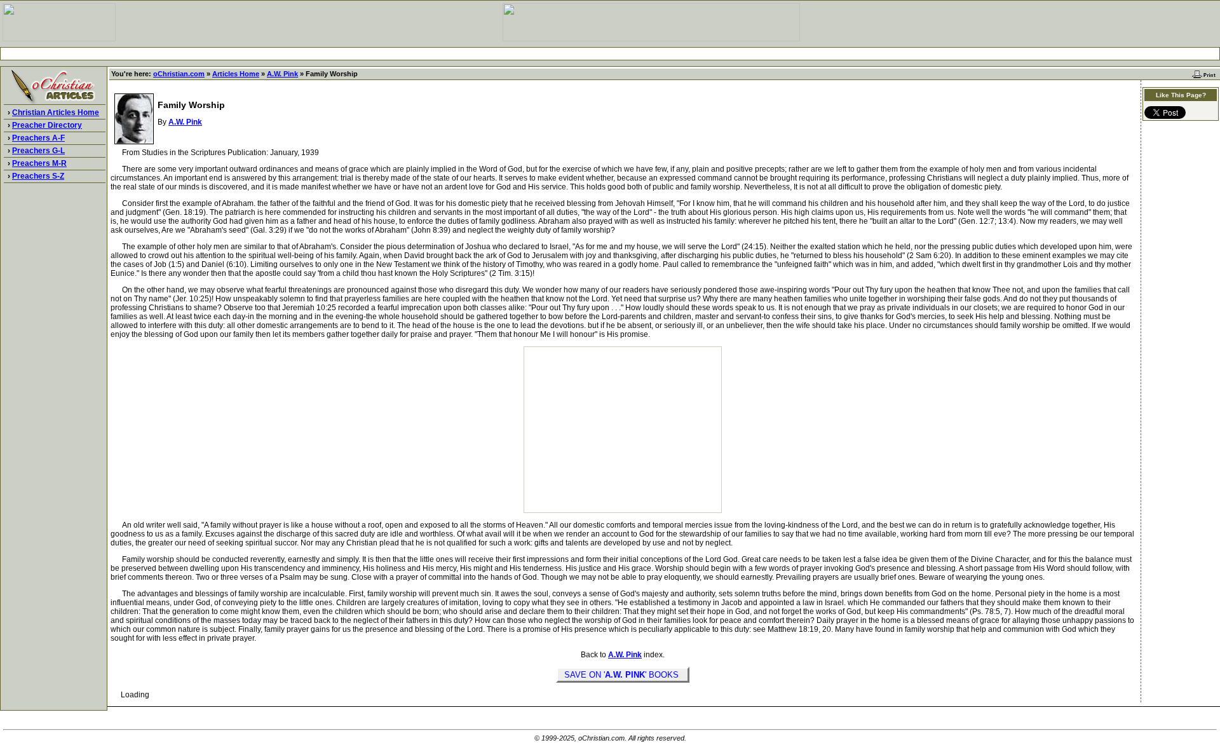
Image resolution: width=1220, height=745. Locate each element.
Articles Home (235, 74)
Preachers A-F (38, 137)
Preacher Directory (47, 125)
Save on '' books (622, 675)
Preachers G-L (38, 150)
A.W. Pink (282, 74)
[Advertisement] (610, 53)
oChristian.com (179, 74)
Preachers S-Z (38, 176)
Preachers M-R (39, 163)
